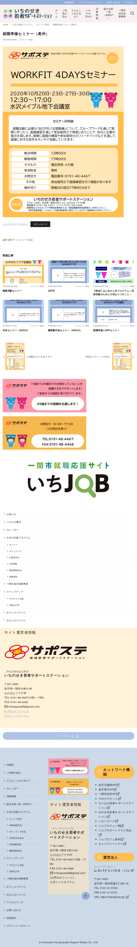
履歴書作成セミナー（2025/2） (65, 330)
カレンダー (13, 529)
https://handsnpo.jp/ (112, 897)
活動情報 (97, 13)
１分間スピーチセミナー (39, 356)
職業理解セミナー (12, 290)
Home (6, 24)
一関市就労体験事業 (122, 13)
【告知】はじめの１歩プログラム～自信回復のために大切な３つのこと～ (113, 292)
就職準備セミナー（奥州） (65, 24)
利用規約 (69, 2)
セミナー (13, 544)
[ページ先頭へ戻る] (86, 896)
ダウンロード (40, 224)
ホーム (56, 13)
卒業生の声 (14, 605)
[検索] (132, 13)
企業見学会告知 (16, 838)
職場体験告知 (15, 570)
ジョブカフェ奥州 (109, 839)
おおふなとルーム (16, 620)
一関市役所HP (107, 794)
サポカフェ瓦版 (16, 598)
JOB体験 (13, 563)
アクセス (129, 2)
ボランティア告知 (17, 831)
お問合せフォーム (16, 711)
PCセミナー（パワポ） (98, 356)
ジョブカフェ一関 (109, 826)
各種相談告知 (15, 825)
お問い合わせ (113, 2)
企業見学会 (14, 557)
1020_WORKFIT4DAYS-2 (15, 224)
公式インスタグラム (16, 716)
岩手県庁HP (106, 789)
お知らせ (11, 514)
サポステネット (108, 798)
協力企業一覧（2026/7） (108, 13)
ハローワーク (107, 821)
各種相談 (13, 576)
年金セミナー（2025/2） (16, 330)
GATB (51, 290)
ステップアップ (15, 591)
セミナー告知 (43, 24)
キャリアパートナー (111, 844)
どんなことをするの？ (76, 13)
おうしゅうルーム (16, 612)
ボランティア (15, 551)
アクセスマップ (15, 902)
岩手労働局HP (107, 785)
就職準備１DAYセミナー (106, 330)
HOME (10, 764)
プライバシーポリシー (90, 2)
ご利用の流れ (64, 13)
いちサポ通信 (14, 522)
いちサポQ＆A (88, 13)
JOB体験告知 (15, 844)
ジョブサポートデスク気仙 (115, 830)
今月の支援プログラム (22, 24)
